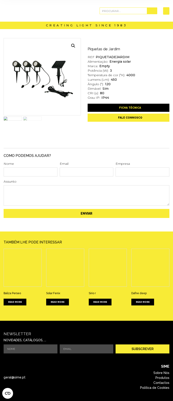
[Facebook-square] (80, 377)
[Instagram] (92, 377)
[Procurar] (152, 11)
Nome (9, 164)
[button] (166, 11)
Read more (15, 302)
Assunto (10, 181)
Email (64, 164)
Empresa (123, 164)
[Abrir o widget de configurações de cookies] (7, 393)
